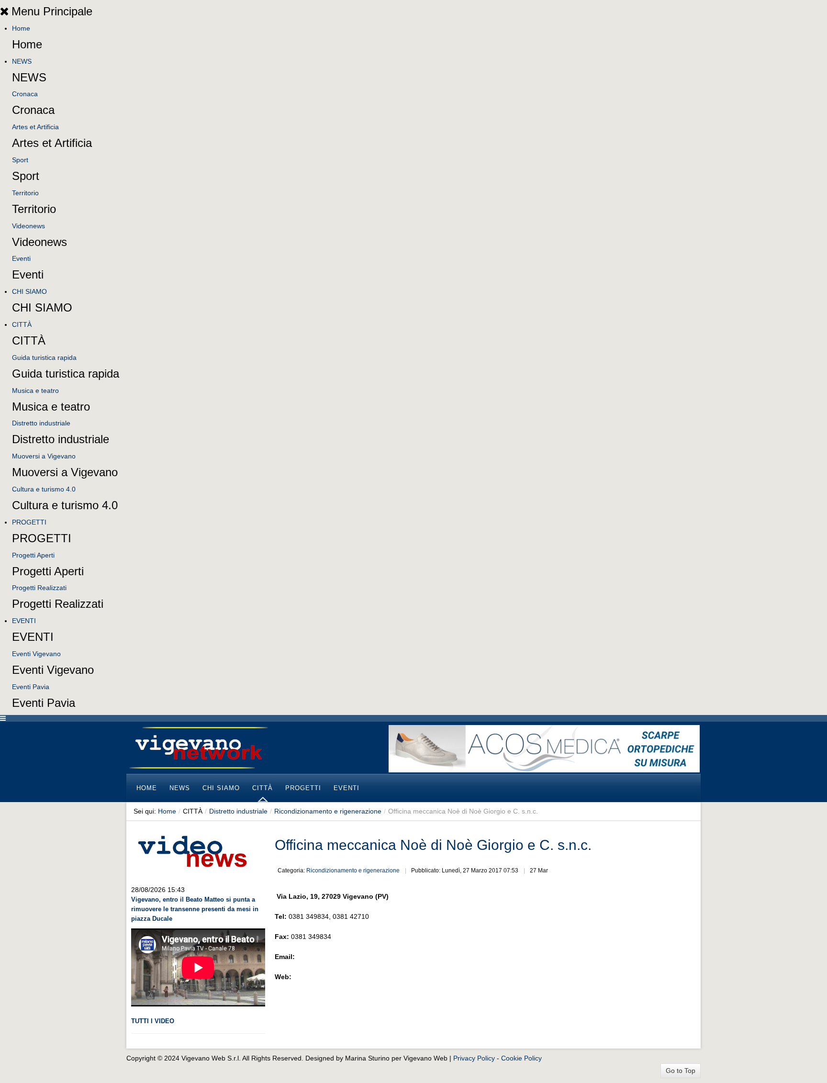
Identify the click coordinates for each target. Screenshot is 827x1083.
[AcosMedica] (544, 748)
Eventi (21, 258)
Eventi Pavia (30, 687)
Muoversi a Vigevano (44, 456)
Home (21, 28)
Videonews (28, 226)
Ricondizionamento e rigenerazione (327, 811)
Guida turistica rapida (44, 357)
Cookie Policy (521, 1058)
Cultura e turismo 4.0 (44, 489)
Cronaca (25, 94)
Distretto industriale (41, 423)
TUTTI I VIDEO (152, 1021)
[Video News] (192, 850)
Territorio (25, 193)
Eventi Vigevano (36, 654)
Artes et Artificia (35, 127)
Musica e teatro (35, 390)
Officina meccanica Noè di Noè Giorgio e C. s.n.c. (433, 845)
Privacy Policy (474, 1058)
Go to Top (680, 1070)
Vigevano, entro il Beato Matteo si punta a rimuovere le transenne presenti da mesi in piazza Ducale (194, 909)
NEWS (22, 61)
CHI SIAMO (29, 291)
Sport (20, 160)
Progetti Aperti (33, 555)
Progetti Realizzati (39, 588)
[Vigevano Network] (198, 748)
